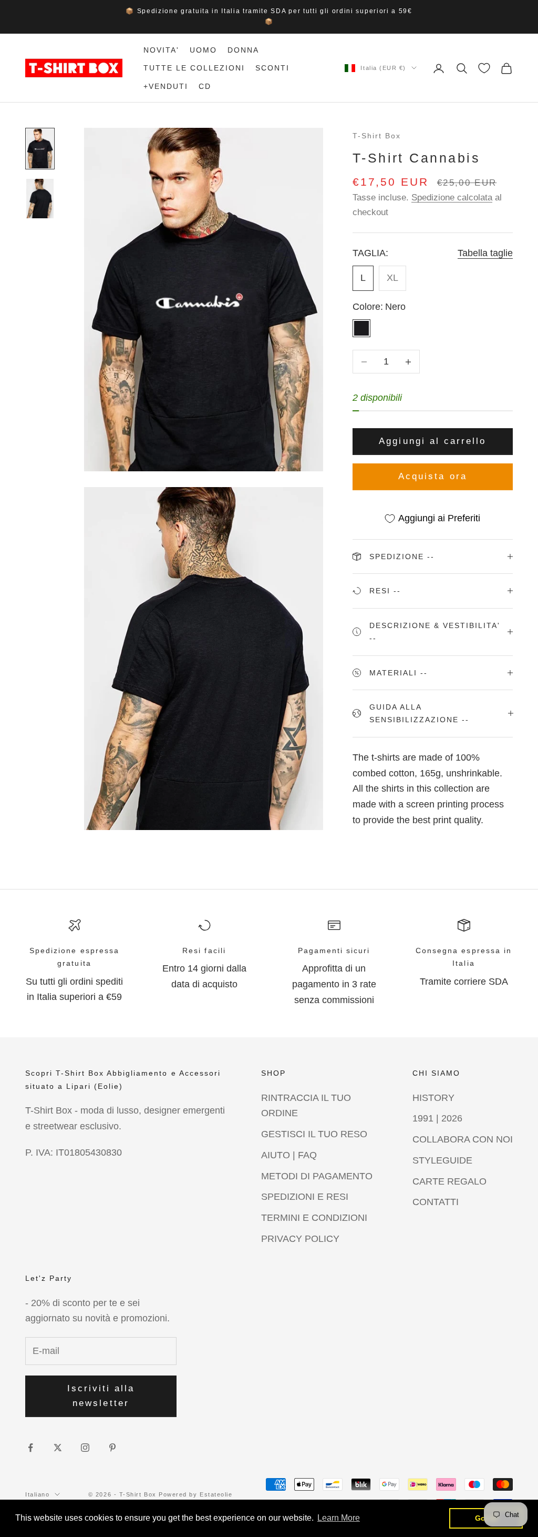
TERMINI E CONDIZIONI (314, 1217)
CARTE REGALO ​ (450, 1181)
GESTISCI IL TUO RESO (314, 1134)
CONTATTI (435, 1202)
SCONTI (272, 68)
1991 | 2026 (437, 1118)
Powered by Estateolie (195, 1494)
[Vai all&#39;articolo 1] (40, 148)
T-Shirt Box (377, 136)
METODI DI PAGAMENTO (317, 1176)
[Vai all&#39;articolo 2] (40, 198)
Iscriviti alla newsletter (101, 1395)
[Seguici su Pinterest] (112, 1447)
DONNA (243, 50)
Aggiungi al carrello (432, 441)
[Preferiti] (484, 68)
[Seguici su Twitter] (58, 1447)
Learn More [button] (338, 1517)
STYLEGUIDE (442, 1160)
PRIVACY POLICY (300, 1238)
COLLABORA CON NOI (462, 1139)
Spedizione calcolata (451, 198)
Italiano (37, 1494)
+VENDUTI (165, 86)
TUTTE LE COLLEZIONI (194, 68)
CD (205, 86)
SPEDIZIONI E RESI (304, 1196)
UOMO (203, 50)
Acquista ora (432, 476)
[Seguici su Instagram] (85, 1447)
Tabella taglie (485, 253)
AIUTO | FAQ (289, 1155)
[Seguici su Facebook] (30, 1447)
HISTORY (433, 1098)
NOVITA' (161, 50)
